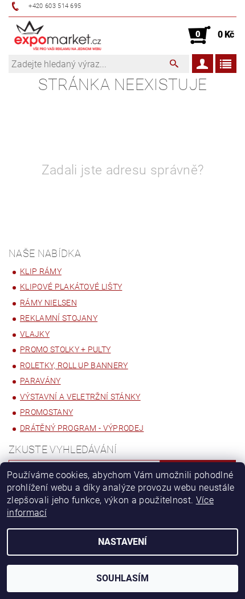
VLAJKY (35, 334)
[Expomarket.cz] (58, 35)
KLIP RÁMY (41, 271)
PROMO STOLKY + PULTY (65, 349)
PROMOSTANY (46, 412)
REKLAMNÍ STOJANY (58, 318)
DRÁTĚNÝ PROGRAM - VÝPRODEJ (82, 428)
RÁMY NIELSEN (48, 302)
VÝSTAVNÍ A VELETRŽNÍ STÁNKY (80, 396)
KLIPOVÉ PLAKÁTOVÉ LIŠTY (71, 286)
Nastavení (122, 541)
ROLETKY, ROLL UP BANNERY (74, 365)
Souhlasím (122, 578)
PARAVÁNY (40, 380)
